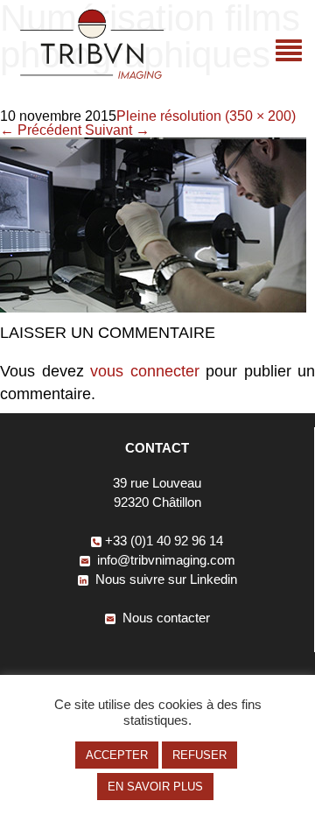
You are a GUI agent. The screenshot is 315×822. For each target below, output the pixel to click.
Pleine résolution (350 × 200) (206, 116)
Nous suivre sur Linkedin (164, 579)
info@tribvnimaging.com (164, 559)
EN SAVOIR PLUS (155, 786)
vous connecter (145, 371)
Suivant (117, 130)
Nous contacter (164, 617)
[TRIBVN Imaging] (92, 74)
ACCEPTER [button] (117, 755)
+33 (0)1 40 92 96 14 (164, 540)
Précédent (40, 130)
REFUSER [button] (199, 755)
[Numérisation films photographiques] (153, 307)
